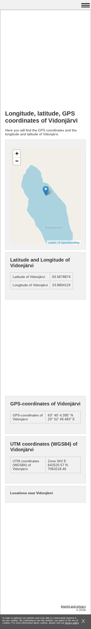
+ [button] (16, 153)
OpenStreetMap (70, 242)
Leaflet (52, 242)
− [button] (16, 161)
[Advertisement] (45, 60)
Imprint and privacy (73, 606)
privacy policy (72, 623)
